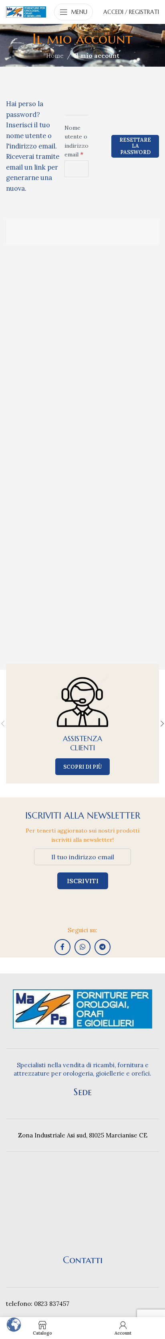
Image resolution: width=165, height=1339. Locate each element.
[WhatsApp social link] (82, 947)
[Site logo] (26, 11)
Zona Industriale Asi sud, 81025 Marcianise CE (82, 1135)
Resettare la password (135, 146)
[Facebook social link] (62, 947)
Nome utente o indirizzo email (76, 141)
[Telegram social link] (103, 947)
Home (55, 55)
